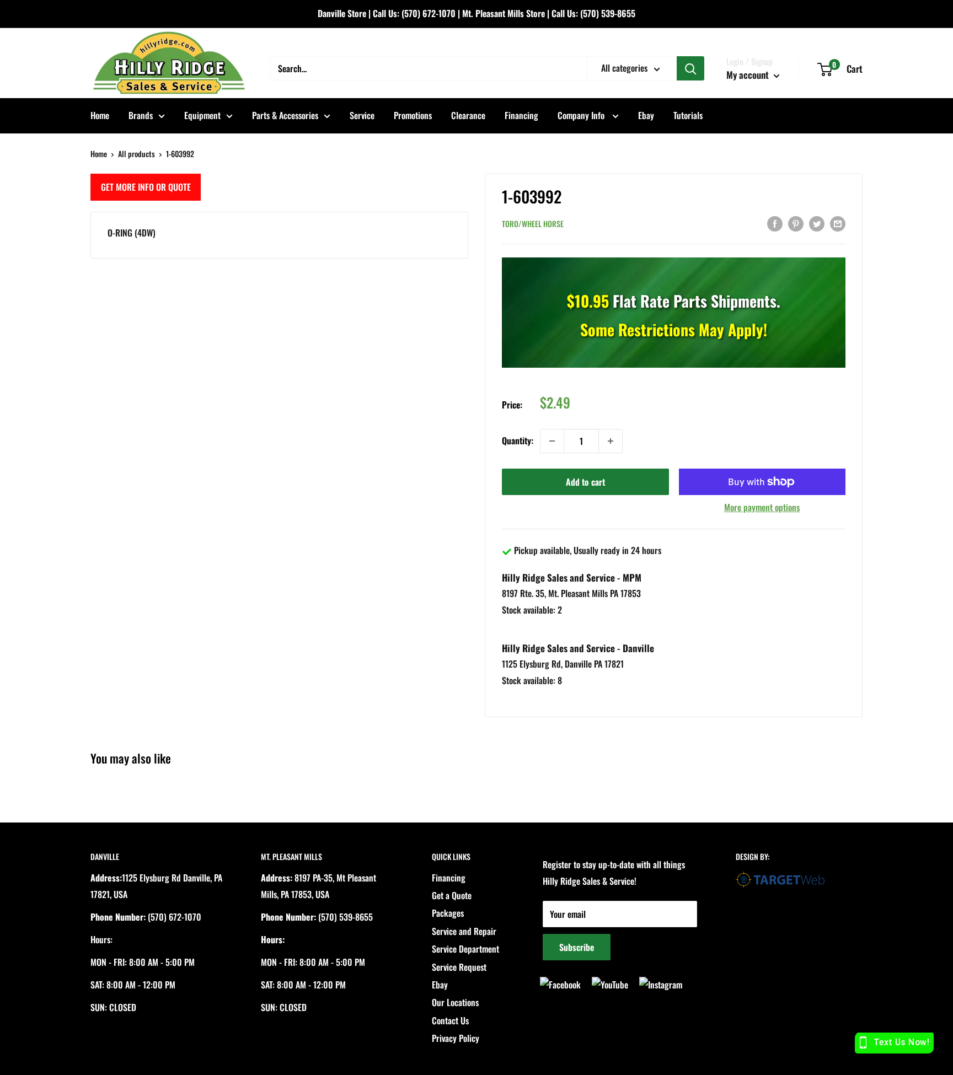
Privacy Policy (455, 1038)
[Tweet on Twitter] (816, 222)
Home (99, 115)
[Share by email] (837, 222)
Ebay (646, 115)
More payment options (762, 507)
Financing (521, 115)
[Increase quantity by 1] (610, 441)
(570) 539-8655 (607, 13)
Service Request (459, 967)
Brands (141, 115)
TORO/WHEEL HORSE (533, 223)
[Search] (690, 68)
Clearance (468, 115)
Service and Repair (464, 931)
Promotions (413, 115)
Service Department (465, 948)
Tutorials (688, 115)
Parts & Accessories (285, 115)
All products (136, 153)
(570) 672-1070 (428, 13)
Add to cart (585, 481)
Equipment (202, 115)
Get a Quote (452, 895)
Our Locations (455, 1002)
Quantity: (517, 440)
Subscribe (576, 947)
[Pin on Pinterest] (796, 222)
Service (362, 115)
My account (748, 75)
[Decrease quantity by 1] (552, 441)
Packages (448, 913)
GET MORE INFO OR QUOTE (146, 187)
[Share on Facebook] (775, 222)
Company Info (582, 115)
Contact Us (450, 1020)
